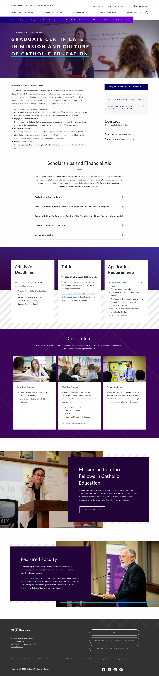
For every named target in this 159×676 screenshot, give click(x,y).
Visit (109, 6)
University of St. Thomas (22, 659)
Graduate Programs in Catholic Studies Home (120, 107)
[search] (146, 12)
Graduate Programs (51, 20)
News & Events (134, 12)
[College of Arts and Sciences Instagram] (115, 669)
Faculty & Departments (107, 12)
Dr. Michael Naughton (29, 578)
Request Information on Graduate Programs (114, 648)
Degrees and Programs (29, 20)
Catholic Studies (70, 20)
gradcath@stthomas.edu (121, 134)
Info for (119, 6)
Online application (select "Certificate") (127, 282)
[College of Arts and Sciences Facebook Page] (103, 669)
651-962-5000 (17, 647)
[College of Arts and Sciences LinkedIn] (121, 669)
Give (101, 6)
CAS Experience (79, 12)
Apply (92, 6)
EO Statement (71, 659)
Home (13, 20)
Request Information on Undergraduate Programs (114, 640)
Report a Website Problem (49, 659)
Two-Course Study (44, 100)
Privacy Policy (104, 659)
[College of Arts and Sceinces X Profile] (109, 669)
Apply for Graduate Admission (124, 99)
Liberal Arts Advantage (23, 12)
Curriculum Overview (74, 424)
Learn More (90, 509)
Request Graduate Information (126, 87)
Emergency (119, 659)
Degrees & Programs (53, 12)
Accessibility (87, 659)
